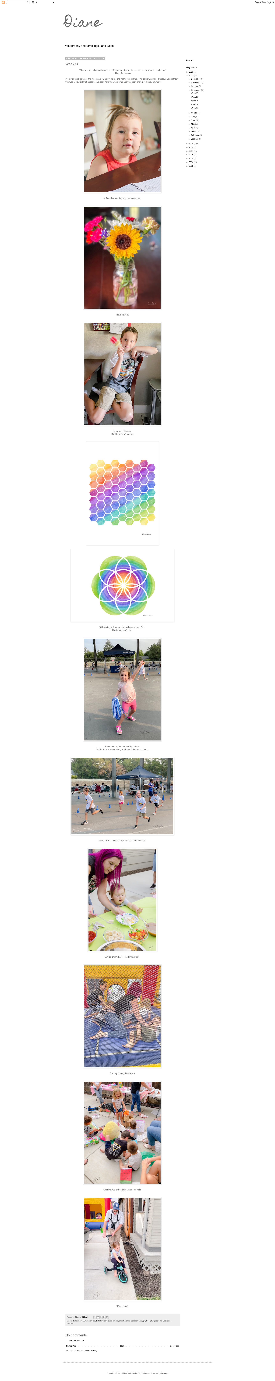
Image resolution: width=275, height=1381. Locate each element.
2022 (191, 75)
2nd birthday (77, 1321)
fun (117, 1321)
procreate (158, 1321)
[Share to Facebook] (104, 1317)
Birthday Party (101, 1321)
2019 (191, 147)
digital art (111, 1321)
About (189, 60)
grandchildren (124, 1321)
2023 (191, 72)
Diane (82, 23)
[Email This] (95, 1317)
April (193, 128)
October (194, 86)
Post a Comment (76, 1340)
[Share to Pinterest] (107, 1317)
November (196, 82)
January (195, 139)
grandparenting (136, 1321)
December (196, 79)
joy (144, 1321)
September (167, 1321)
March (194, 131)
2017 (191, 151)
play (151, 1321)
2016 (191, 155)
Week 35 (194, 101)
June (193, 120)
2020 (191, 143)
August (194, 113)
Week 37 (194, 93)
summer (70, 1323)
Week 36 (194, 97)
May (193, 124)
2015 (191, 158)
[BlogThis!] (98, 1317)
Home (123, 1346)
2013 (191, 166)
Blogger (164, 1373)
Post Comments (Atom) (87, 1350)
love (147, 1321)
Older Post (174, 1346)
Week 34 (194, 104)
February (195, 135)
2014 (191, 162)
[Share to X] (101, 1317)
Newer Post (71, 1346)
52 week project (89, 1321)
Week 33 (194, 108)
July (193, 117)
